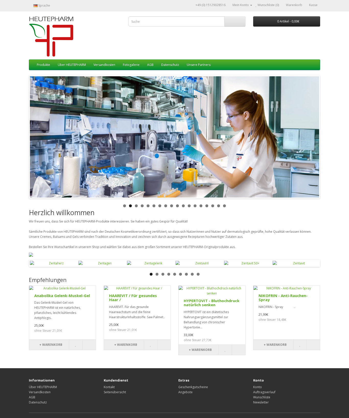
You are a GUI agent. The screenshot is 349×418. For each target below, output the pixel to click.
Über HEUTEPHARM (72, 65)
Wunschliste (261, 397)
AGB (150, 65)
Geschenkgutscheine (193, 387)
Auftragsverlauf (264, 392)
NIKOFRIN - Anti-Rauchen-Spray (283, 297)
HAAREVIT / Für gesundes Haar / (133, 297)
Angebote (185, 392)
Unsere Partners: (199, 65)
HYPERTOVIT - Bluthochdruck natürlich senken (211, 303)
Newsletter (261, 402)
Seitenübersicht (115, 392)
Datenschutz (170, 65)
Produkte (43, 65)
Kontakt (109, 387)
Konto (257, 387)
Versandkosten (104, 65)
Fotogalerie (131, 65)
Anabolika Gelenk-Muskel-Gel (62, 295)
